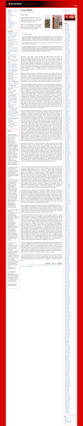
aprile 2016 (67, 195)
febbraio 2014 (67, 230)
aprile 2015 (67, 211)
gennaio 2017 (67, 182)
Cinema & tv (10, 20)
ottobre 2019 (67, 137)
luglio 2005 (67, 371)
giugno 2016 (67, 192)
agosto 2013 (67, 238)
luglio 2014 (67, 223)
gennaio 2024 (67, 67)
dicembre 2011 (67, 266)
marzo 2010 (67, 294)
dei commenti (68, 421)
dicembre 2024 (67, 52)
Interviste (10, 16)
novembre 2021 (68, 103)
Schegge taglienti (11, 22)
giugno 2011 (67, 274)
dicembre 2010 (67, 282)
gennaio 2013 (67, 248)
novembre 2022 (68, 86)
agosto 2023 (67, 74)
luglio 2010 (67, 289)
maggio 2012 (67, 259)
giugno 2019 (67, 143)
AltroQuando (10, 27)
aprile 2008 (67, 326)
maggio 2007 (67, 341)
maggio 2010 (67, 292)
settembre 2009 (68, 303)
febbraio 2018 (67, 164)
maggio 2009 (67, 308)
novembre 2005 (68, 366)
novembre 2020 (68, 119)
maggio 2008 (67, 325)
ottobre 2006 (67, 351)
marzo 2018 (67, 163)
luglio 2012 (67, 256)
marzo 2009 (67, 311)
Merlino (26, 266)
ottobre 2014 (67, 219)
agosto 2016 (67, 189)
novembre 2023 (68, 70)
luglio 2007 (67, 338)
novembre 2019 (68, 136)
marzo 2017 (67, 180)
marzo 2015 (67, 212)
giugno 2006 (67, 356)
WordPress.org (67, 422)
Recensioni (32, 11)
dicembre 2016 (67, 184)
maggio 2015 (67, 210)
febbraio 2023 (67, 82)
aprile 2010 (67, 293)
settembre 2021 (68, 106)
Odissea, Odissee (11, 71)
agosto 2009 (67, 304)
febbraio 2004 (67, 394)
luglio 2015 (67, 207)
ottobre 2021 (67, 104)
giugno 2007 (67, 340)
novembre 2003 (68, 398)
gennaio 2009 (67, 314)
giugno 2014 (67, 225)
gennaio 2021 (67, 117)
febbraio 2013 (67, 247)
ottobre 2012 (67, 252)
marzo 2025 (67, 48)
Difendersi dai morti (11, 119)
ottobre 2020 (67, 121)
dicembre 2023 (67, 69)
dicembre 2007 (67, 331)
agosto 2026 (67, 25)
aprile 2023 (67, 80)
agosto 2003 (67, 403)
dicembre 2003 (67, 397)
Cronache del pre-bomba (12, 23)
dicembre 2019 (67, 134)
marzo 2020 (67, 130)
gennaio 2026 (67, 34)
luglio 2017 (67, 174)
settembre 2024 (68, 56)
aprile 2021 (67, 112)
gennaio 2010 (67, 297)
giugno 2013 (67, 241)
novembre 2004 (68, 382)
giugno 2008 (67, 323)
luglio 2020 (67, 125)
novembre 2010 (68, 284)
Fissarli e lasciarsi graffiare (13, 41)
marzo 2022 (67, 97)
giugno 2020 (67, 126)
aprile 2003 (67, 408)
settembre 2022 (68, 89)
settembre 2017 (68, 171)
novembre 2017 (68, 169)
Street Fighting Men (11, 104)
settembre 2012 (68, 253)
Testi (9, 18)
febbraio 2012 (67, 263)
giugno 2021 (67, 110)
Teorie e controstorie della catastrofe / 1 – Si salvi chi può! (13, 84)
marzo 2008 (67, 327)
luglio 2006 (67, 355)
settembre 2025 (68, 40)
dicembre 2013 (67, 233)
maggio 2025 (67, 45)
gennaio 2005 (67, 379)
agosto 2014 (67, 222)
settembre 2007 (68, 336)
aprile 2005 (67, 375)
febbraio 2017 (67, 181)
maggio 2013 (67, 242)
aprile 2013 (67, 244)
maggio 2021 (67, 111)
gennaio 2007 (67, 346)
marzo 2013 (67, 245)
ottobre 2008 (67, 318)
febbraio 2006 (67, 362)
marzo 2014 (67, 229)
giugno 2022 (67, 93)
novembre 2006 (68, 349)
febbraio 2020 (67, 132)
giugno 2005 (67, 372)
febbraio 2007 (67, 345)
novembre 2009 (68, 300)
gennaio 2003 (67, 412)
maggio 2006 (67, 357)
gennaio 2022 (67, 100)
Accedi (66, 418)
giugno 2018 (67, 159)
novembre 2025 (68, 37)
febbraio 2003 (67, 411)
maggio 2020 (67, 128)
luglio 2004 (67, 388)
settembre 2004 (68, 385)
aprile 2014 (67, 227)
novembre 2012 (68, 251)
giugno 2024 (67, 60)
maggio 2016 (67, 193)
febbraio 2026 (67, 33)
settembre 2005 (68, 368)
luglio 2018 (67, 158)
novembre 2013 (68, 234)
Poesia (9, 19)
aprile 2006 (67, 359)
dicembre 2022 (67, 85)
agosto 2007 (67, 337)
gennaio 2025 (67, 51)
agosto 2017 (67, 173)
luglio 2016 (67, 190)
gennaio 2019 (67, 149)
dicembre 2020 (67, 118)
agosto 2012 (67, 255)
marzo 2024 (67, 65)
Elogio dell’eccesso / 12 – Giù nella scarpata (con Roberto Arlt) (13, 55)
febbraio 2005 (67, 378)
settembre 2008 (68, 319)
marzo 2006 (67, 360)
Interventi (10, 12)
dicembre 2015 (67, 200)
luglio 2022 (67, 92)
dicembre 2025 (67, 36)
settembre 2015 (68, 204)
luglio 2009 (67, 305)
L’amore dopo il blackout (12, 87)
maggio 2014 (67, 226)
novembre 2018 (68, 152)
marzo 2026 (67, 32)
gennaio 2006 (67, 363)
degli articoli (68, 419)
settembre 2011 (68, 270)
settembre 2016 (68, 188)
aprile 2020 (67, 129)
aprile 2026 (67, 30)
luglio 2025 (67, 43)
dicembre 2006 (67, 348)
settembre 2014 (68, 221)
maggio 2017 (67, 177)
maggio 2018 (67, 160)
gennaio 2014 (67, 232)
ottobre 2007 (67, 334)
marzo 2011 (67, 278)
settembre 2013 (68, 237)
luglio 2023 (67, 76)
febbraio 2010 (67, 296)
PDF (53, 263)
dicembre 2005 (67, 364)
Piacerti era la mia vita (12, 44)
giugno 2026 (67, 28)
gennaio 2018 (67, 166)
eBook (59, 263)
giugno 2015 (67, 208)
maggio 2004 (67, 390)
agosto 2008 (67, 320)
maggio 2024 (67, 62)
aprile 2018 (67, 162)
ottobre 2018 (67, 154)
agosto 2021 (67, 107)
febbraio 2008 (67, 329)
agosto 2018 (67, 156)
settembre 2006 (68, 352)
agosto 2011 (67, 271)
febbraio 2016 (67, 197)
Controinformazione (11, 15)
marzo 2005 (67, 377)
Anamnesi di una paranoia (13, 125)
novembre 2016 (68, 185)
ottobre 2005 (67, 367)
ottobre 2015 (67, 203)
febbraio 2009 (67, 312)
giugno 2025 (67, 44)
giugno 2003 (67, 405)
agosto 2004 (67, 386)
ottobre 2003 (67, 400)
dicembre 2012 (67, 249)
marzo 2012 (67, 262)
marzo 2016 (67, 196)
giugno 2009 (67, 307)
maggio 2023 (67, 78)
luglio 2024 (67, 59)
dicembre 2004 (67, 381)
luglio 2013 (67, 240)
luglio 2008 (67, 322)
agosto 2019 (67, 140)
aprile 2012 (67, 260)
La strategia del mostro (12, 74)
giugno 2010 (67, 290)
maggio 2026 (67, 29)
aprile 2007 (67, 342)
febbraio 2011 (67, 279)
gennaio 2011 (67, 281)
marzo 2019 (67, 147)
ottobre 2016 (67, 186)
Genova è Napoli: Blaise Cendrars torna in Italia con (13, 112)
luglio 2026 (67, 26)
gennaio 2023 (67, 84)
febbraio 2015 (67, 214)
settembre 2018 (68, 155)
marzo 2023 (67, 81)
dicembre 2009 (67, 299)
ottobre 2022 (67, 88)
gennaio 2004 (67, 396)
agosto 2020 (67, 123)
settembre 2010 (68, 286)
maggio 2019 (67, 144)
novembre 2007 (68, 333)
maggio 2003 (67, 407)
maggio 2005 (67, 374)
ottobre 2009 (67, 301)
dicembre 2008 (67, 315)
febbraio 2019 (67, 148)
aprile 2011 (67, 277)
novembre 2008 (68, 316)
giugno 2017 (67, 175)
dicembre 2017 (67, 167)
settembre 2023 (68, 73)
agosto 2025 (67, 41)
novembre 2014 (68, 218)
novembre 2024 (68, 54)
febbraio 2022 (67, 99)
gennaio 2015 (67, 215)
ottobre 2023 (67, 71)
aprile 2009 (67, 310)
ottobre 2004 (67, 383)
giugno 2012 (67, 258)
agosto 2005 (67, 370)
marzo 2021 (67, 114)
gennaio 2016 (67, 199)
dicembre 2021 (67, 102)
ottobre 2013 (67, 236)
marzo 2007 (67, 344)
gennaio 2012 (67, 264)
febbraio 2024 (67, 66)
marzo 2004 (67, 393)
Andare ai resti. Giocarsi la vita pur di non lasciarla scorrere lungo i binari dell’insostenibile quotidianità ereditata (13, 36)
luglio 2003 (67, 404)
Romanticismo (31, 266)
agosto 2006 (67, 353)
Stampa (47, 263)
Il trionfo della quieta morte (13, 77)
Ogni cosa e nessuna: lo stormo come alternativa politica (12, 98)
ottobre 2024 (67, 55)
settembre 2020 (68, 122)
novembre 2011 (67, 267)
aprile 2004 (67, 392)
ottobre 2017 (67, 170)
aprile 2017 (67, 178)
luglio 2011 (67, 273)
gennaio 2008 (67, 330)
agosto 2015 (67, 206)
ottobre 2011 (67, 268)
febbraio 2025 (67, 50)
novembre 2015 (68, 201)
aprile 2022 (67, 96)
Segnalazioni (10, 26)
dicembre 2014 (67, 216)
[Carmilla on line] (41, 4)
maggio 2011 (67, 275)
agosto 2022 (67, 91)
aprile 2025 (67, 47)
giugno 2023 (67, 77)
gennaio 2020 (67, 133)
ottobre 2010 (67, 285)
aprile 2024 (67, 63)
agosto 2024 (67, 58)
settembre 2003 (68, 401)
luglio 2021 (67, 108)
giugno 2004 (67, 389)
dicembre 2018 (67, 151)
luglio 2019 (67, 141)
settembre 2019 (68, 138)
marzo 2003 (67, 409)
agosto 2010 (67, 288)
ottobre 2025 (67, 39)
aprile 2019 (67, 145)
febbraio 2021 (67, 115)
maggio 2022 (67, 95)
